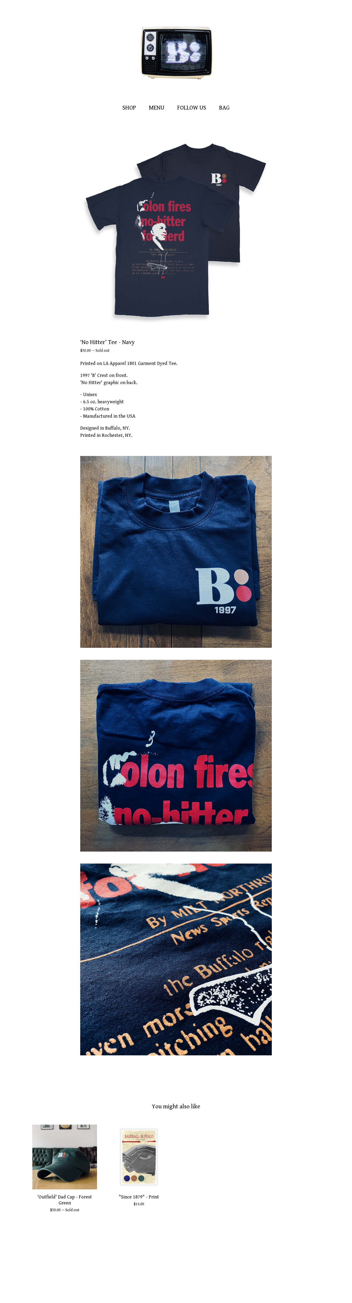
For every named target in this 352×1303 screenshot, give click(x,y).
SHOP (129, 107)
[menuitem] (129, 108)
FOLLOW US (191, 107)
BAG (225, 107)
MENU (156, 107)
